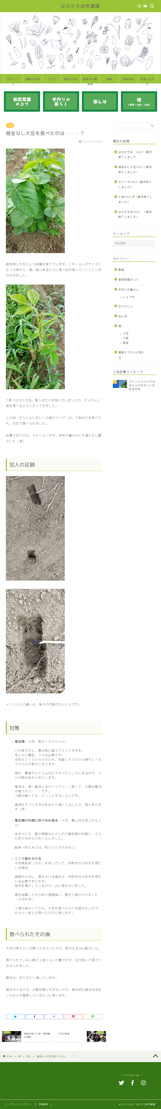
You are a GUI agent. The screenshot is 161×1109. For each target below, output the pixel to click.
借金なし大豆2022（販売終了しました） (135, 169)
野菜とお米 (71, 79)
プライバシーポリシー (21, 1104)
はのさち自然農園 (80, 6)
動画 (121, 270)
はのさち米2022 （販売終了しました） (135, 214)
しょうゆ (129, 297)
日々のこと (125, 306)
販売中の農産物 (90, 80)
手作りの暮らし (128, 289)
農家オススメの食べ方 (131, 354)
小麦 (126, 338)
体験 (109, 79)
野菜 (126, 343)
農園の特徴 (33, 79)
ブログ (52, 79)
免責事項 (43, 1104)
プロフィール (13, 80)
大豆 (10, 125)
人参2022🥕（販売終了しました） (135, 199)
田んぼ (122, 316)
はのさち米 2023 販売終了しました (135, 154)
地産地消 (128, 79)
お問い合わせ (147, 80)
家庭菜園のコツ (128, 279)
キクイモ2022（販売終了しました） (135, 184)
